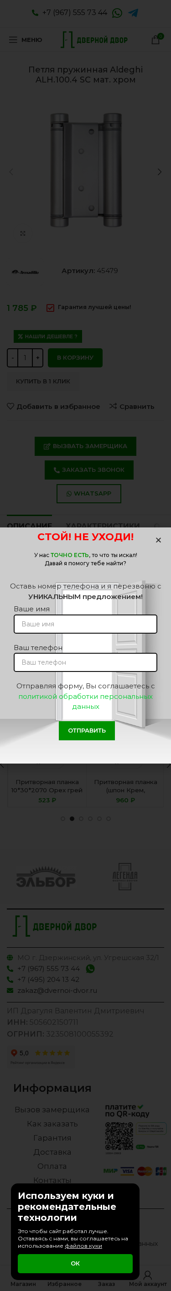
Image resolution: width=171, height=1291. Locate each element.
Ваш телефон (38, 647)
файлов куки (83, 1245)
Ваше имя (32, 608)
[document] (85, 645)
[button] (158, 540)
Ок (75, 1263)
